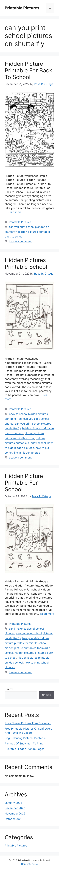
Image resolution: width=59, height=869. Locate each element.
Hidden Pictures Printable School (26, 263)
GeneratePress (29, 864)
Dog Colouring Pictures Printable (25, 738)
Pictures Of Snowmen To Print (24, 743)
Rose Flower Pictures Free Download (28, 723)
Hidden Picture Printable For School (24, 483)
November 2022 (15, 813)
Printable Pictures (22, 8)
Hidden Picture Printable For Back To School (28, 70)
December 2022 (15, 808)
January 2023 (13, 802)
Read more (15, 212)
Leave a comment (20, 241)
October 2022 (13, 819)
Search (9, 689)
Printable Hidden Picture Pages (24, 748)
